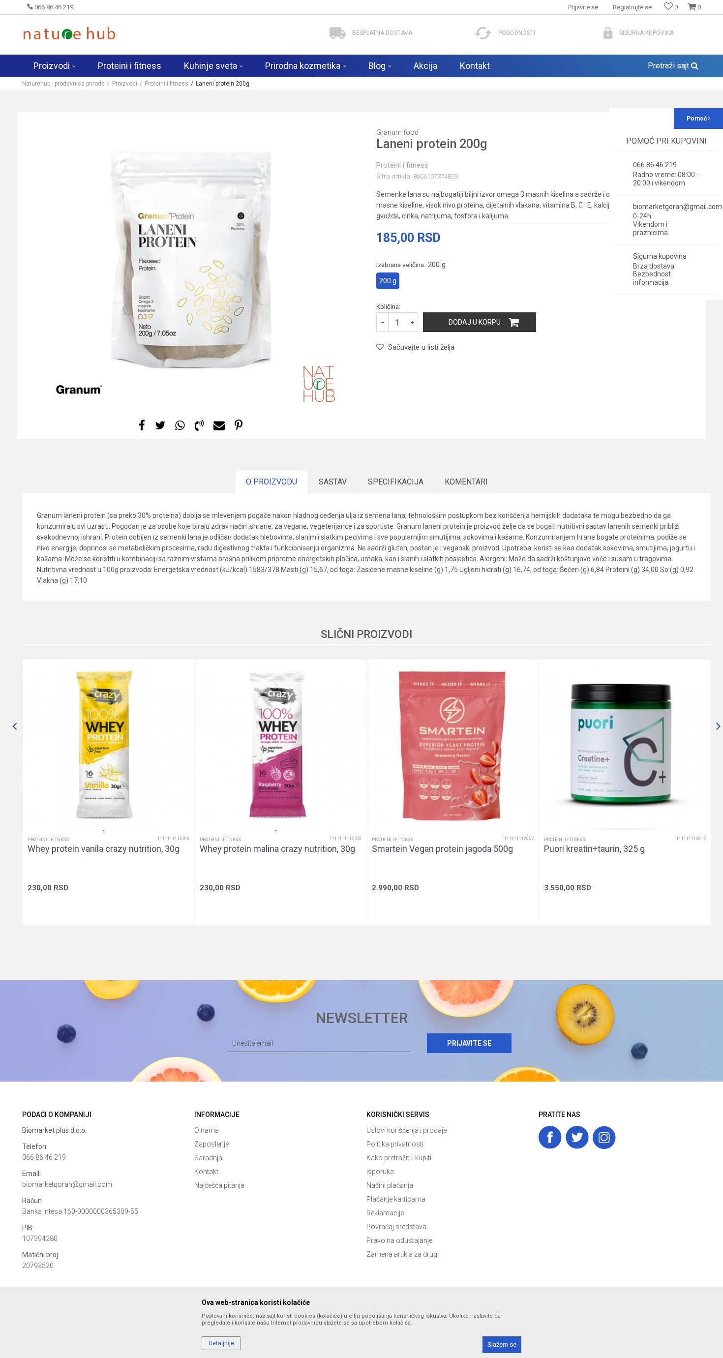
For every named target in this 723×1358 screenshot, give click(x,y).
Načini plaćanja (389, 1185)
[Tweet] (160, 425)
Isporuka (380, 1172)
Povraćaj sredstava (396, 1227)
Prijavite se (469, 1043)
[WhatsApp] (180, 425)
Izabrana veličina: (411, 264)
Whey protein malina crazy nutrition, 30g (277, 849)
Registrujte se (632, 7)
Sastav (333, 481)
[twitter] (577, 1137)
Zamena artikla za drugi (402, 1254)
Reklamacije (385, 1213)
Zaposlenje (211, 1144)
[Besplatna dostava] (338, 33)
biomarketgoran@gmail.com (67, 1184)
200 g (387, 281)
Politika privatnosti (394, 1144)
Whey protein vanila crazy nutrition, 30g (104, 849)
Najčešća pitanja (219, 1185)
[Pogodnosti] (483, 33)
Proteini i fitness (166, 83)
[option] (191, 259)
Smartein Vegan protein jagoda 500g (442, 849)
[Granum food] (78, 390)
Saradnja (208, 1158)
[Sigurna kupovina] (608, 33)
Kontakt (206, 1172)
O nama (206, 1130)
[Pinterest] (238, 425)
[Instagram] (604, 1137)
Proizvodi (124, 83)
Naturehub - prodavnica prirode (63, 83)
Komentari (466, 481)
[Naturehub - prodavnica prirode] (69, 33)
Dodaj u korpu (475, 322)
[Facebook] (142, 425)
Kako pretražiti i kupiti (398, 1158)
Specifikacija (395, 481)
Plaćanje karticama (395, 1199)
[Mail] (219, 425)
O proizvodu (271, 481)
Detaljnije (221, 1343)
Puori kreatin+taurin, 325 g (594, 849)
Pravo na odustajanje (399, 1240)
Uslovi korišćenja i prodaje (406, 1130)
